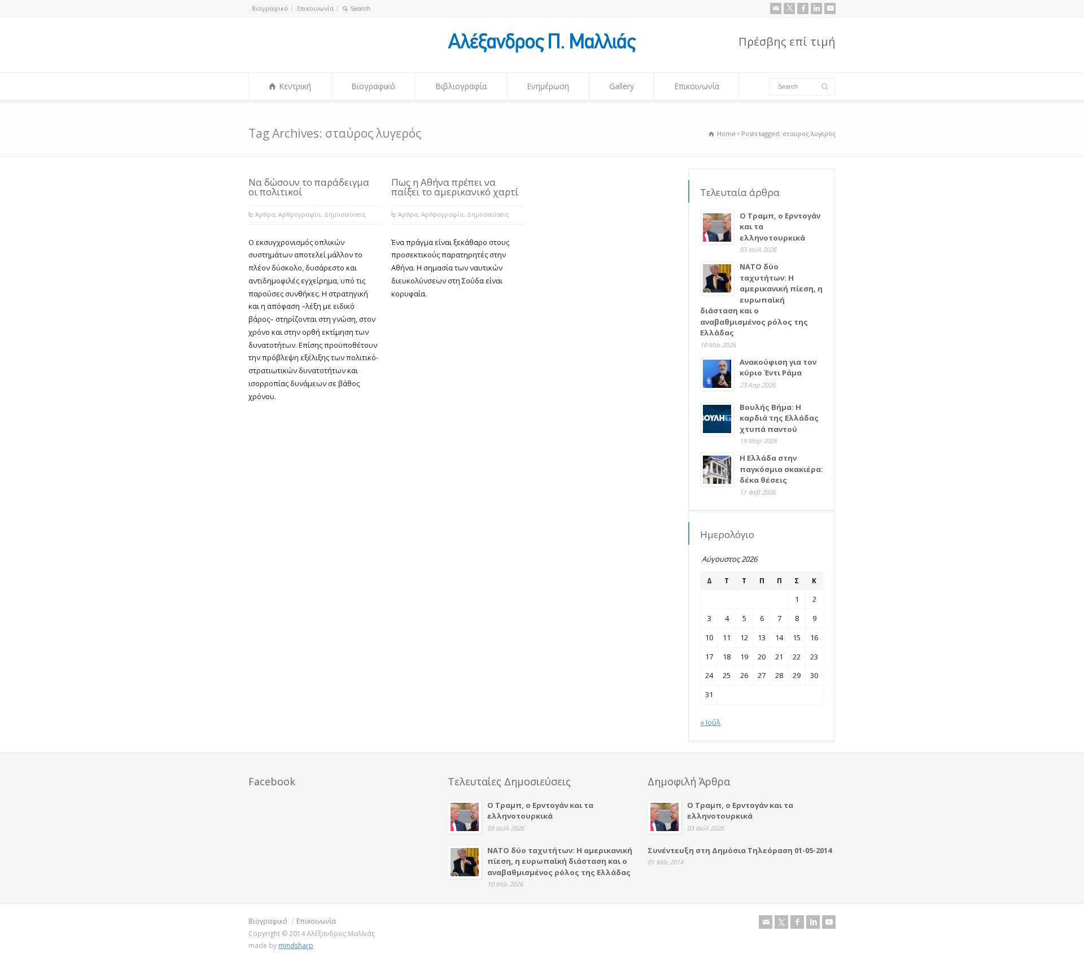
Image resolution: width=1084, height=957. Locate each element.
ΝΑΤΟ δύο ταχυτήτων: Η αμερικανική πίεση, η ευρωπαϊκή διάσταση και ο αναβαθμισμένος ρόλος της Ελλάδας (761, 299)
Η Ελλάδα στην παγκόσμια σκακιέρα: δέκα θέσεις (781, 469)
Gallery (621, 86)
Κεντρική (295, 86)
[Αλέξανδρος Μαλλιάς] (542, 51)
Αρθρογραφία (299, 214)
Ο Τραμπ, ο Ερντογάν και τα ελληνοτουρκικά (540, 810)
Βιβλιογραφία (461, 86)
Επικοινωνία (315, 8)
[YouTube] (830, 8)
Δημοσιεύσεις (345, 214)
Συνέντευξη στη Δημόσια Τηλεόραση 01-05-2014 (740, 850)
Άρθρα (265, 214)
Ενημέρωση (548, 86)
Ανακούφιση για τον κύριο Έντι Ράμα (778, 367)
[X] (789, 8)
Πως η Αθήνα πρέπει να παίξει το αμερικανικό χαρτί (454, 187)
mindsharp (295, 945)
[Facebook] (802, 8)
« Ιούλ (710, 722)
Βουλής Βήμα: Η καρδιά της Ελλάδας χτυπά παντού (779, 418)
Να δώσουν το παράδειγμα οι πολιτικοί (308, 187)
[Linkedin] (816, 8)
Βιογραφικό (270, 8)
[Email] (775, 8)
